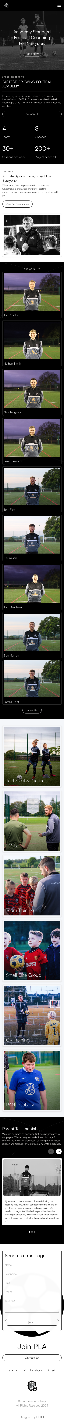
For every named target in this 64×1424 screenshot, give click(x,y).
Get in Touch (32, 114)
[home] (6, 5)
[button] (59, 5)
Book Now (32, 53)
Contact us (32, 1357)
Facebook (36, 1370)
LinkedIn (52, 1370)
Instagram (13, 1370)
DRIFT (40, 1417)
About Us (32, 710)
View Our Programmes (17, 204)
